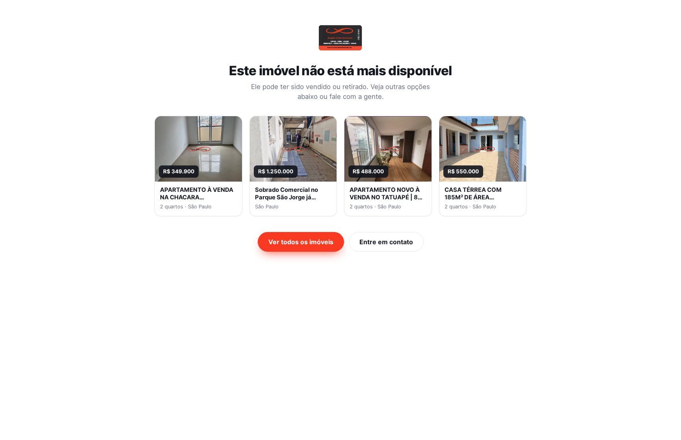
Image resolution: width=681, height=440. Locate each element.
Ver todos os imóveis (300, 242)
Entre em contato (386, 242)
